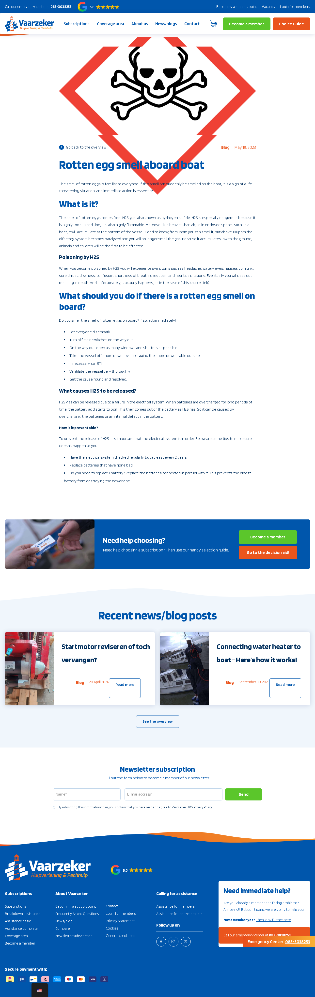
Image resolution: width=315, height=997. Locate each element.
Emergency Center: (279, 941)
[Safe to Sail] (29, 24)
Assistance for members (175, 906)
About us (139, 23)
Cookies (112, 928)
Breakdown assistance (22, 914)
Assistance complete (21, 928)
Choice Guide (291, 23)
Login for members (295, 6)
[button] (99, 7)
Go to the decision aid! (268, 552)
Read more (124, 684)
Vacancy (268, 6)
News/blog (63, 921)
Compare (62, 928)
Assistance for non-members (179, 914)
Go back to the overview (86, 147)
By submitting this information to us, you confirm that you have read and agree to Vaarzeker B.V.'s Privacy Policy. (135, 807)
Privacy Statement (120, 921)
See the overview (157, 721)
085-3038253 (61, 6)
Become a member (246, 23)
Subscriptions (77, 23)
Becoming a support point (236, 6)
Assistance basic (18, 921)
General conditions (120, 935)
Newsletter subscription (74, 936)
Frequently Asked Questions (77, 914)
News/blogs (166, 23)
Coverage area (110, 23)
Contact (192, 23)
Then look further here (273, 920)
